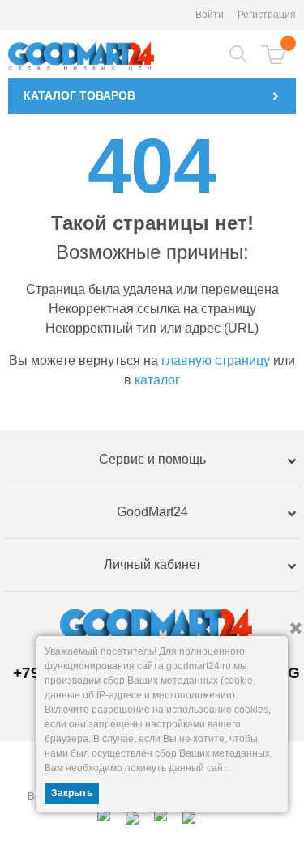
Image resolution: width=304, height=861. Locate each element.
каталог (157, 380)
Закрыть (71, 793)
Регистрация (267, 14)
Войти (209, 14)
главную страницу (215, 360)
